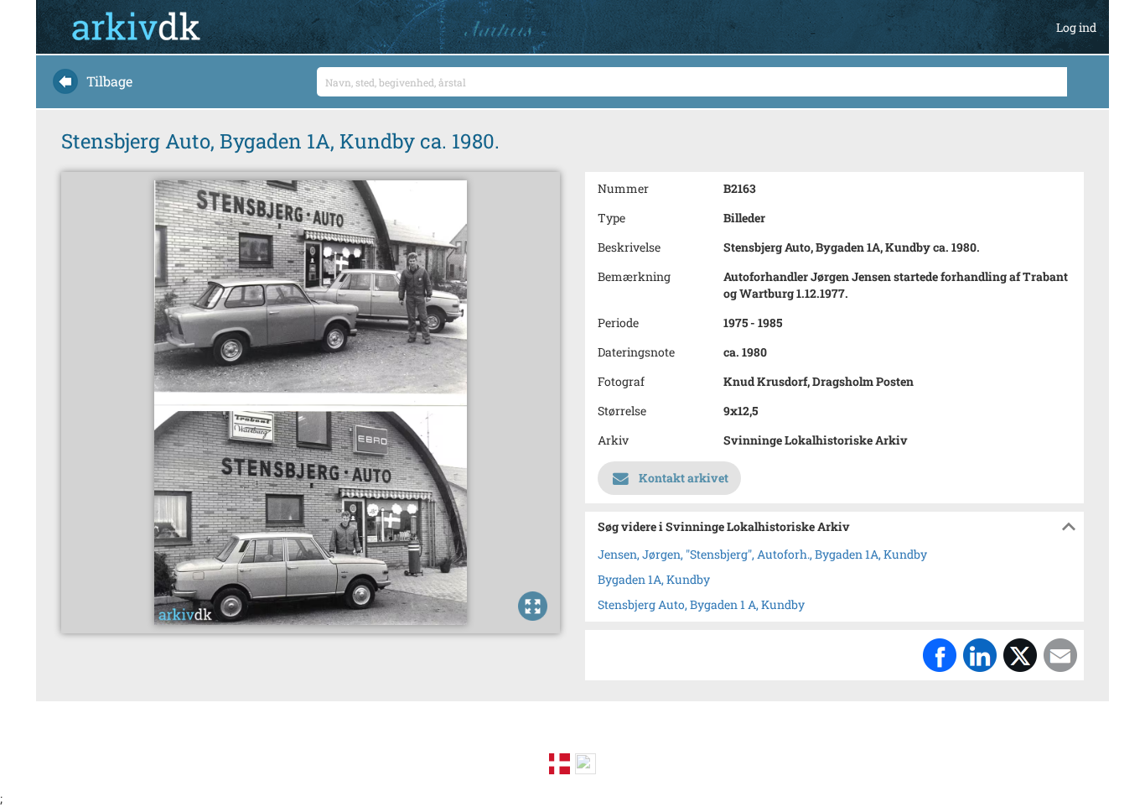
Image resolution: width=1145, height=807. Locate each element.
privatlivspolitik (643, 736)
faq (473, 736)
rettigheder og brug (370, 736)
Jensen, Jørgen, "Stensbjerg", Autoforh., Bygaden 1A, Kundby (762, 554)
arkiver (253, 736)
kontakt (534, 736)
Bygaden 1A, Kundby (654, 579)
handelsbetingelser (794, 736)
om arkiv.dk (161, 736)
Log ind (1076, 27)
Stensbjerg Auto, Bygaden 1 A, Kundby (701, 604)
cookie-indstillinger (957, 736)
